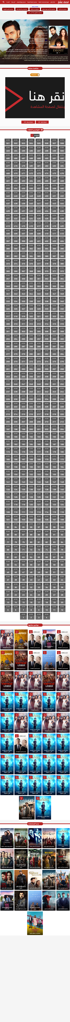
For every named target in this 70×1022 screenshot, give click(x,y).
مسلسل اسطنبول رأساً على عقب (35, 13)
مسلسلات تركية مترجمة (41, 53)
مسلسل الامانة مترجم (43, 35)
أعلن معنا (13, 2)
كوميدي (38, 47)
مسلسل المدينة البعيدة (32, 2)
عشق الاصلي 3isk (40, 50)
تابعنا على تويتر (35, 7)
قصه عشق (11, 50)
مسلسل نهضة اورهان (21, 2)
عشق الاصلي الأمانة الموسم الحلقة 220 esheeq (25, 50)
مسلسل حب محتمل (35, 9)
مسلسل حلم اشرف (63, 9)
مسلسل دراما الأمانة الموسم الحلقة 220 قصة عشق (16, 51)
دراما (42, 47)
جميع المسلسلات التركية (44, 2)
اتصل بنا (8, 2)
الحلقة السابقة (28, 122)
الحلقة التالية (42, 122)
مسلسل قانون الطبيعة (8, 9)
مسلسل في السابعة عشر (22, 9)
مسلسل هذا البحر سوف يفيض (48, 9)
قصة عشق (53, 2)
